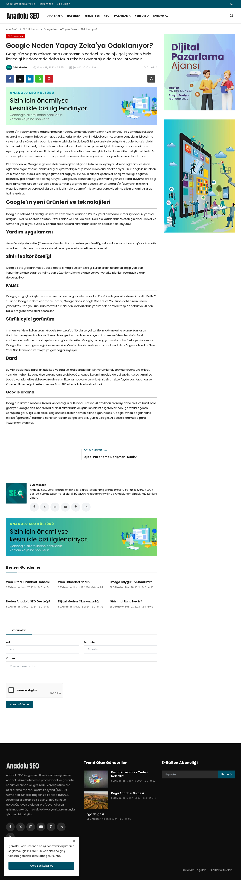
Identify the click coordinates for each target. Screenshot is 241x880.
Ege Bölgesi (95, 814)
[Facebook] (10, 827)
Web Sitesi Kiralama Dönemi (28, 582)
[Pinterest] (51, 827)
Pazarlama (122, 16)
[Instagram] (30, 827)
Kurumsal (160, 16)
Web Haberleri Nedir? (74, 582)
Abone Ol (226, 774)
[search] (231, 15)
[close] (74, 841)
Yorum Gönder (19, 704)
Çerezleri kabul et (41, 866)
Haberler (73, 16)
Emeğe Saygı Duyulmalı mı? (131, 582)
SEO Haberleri (31, 29)
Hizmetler (92, 16)
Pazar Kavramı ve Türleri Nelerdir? (129, 774)
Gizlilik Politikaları (221, 870)
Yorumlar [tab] (19, 630)
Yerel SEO (142, 16)
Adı (8, 642)
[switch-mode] (232, 4)
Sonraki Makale (93, 450)
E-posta (89, 642)
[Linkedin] (61, 827)
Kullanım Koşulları (194, 870)
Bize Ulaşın (63, 4)
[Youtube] (41, 827)
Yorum (10, 658)
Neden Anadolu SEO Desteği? (28, 601)
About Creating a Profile (20, 4)
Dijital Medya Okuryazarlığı (78, 601)
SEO (107, 16)
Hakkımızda (46, 4)
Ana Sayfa (55, 16)
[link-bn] (81, 106)
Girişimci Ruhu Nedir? (126, 601)
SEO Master (38, 485)
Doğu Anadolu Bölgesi (127, 793)
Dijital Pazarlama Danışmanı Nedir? (110, 457)
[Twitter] (20, 827)
